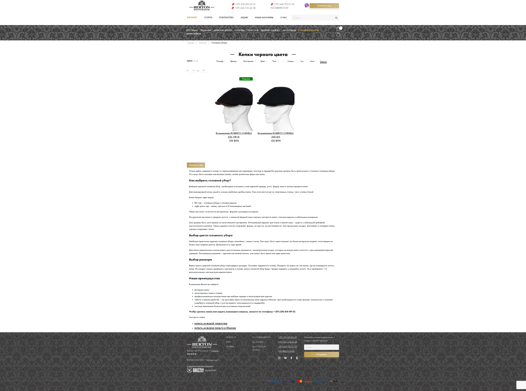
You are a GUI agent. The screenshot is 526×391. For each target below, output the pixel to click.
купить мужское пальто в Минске (215, 328)
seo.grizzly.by (210, 370)
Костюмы (192, 30)
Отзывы (230, 346)
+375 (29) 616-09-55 (245, 4)
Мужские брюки (223, 30)
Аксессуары (289, 30)
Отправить (321, 354)
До (198, 70)
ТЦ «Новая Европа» (261, 337)
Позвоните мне (324, 5)
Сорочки (239, 30)
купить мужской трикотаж (211, 323)
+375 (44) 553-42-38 (245, 7)
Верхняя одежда (270, 30)
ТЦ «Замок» (258, 341)
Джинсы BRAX (193, 33)
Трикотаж (253, 30)
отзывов (214, 350)
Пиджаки (205, 30)
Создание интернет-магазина (200, 366)
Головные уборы (308, 30)
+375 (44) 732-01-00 (284, 4)
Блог (228, 341)
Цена (323, 62)
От (187, 70)
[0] (338, 30)
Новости (231, 337)
